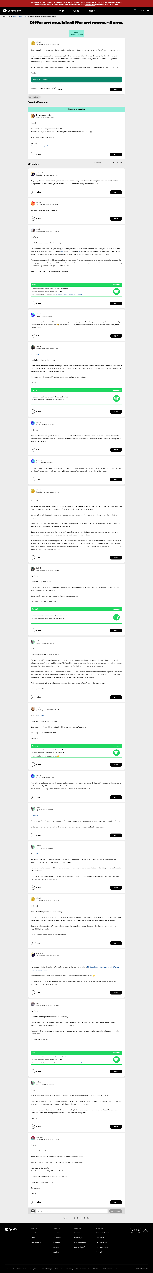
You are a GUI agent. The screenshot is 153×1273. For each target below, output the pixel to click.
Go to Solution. (43, 79)
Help (61, 10)
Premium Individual (102, 1233)
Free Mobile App (80, 1242)
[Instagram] (132, 1230)
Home (15, 16)
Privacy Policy (34, 1269)
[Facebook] (145, 1230)
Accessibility (69, 1269)
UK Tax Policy (96, 1269)
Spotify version (105, 263)
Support (77, 1233)
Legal (6, 1269)
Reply (116, 89)
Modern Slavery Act (82, 1269)
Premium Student (102, 1247)
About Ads (58, 1269)
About (33, 1233)
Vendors (56, 1252)
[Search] (135, 10)
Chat (76, 10)
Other (25, 16)
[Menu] (148, 10)
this (62, 251)
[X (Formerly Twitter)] (138, 1230)
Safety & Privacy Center (19, 1269)
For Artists (56, 1233)
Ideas (91, 10)
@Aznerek (40, 354)
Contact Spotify (80, 1247)
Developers (57, 1237)
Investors (56, 1247)
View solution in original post (41, 146)
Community (14, 10)
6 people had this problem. (41, 89)
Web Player (78, 1237)
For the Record (36, 1242)
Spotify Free (100, 1252)
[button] (121, 43)
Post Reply (115, 1211)
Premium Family (101, 1242)
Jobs (33, 1237)
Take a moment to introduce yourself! (68, 295)
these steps (90, 4)
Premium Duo (101, 1237)
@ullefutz (40, 715)
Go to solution (77, 34)
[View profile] (33, 43)
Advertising (57, 1242)
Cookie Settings (46, 1269)
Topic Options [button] (33, 97)
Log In (142, 10)
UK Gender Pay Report (110, 1269)
